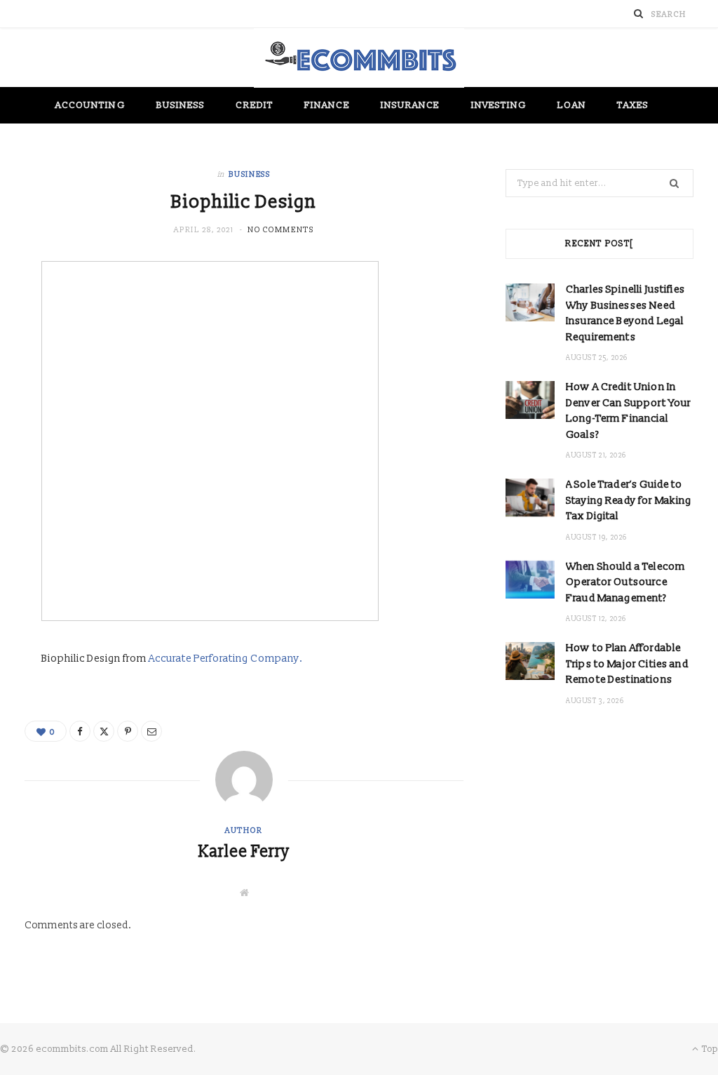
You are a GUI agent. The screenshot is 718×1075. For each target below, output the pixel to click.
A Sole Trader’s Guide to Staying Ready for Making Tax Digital (629, 500)
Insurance (410, 105)
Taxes (633, 105)
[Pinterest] (127, 731)
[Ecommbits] (359, 58)
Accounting (90, 105)
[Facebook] (79, 731)
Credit (254, 105)
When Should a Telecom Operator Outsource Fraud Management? (625, 582)
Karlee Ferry (244, 852)
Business (180, 105)
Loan (571, 105)
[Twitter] (103, 731)
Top (709, 1049)
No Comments (280, 229)
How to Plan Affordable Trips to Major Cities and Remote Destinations (627, 663)
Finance (327, 105)
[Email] (151, 731)
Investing (499, 105)
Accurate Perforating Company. (226, 658)
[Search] (639, 13)
